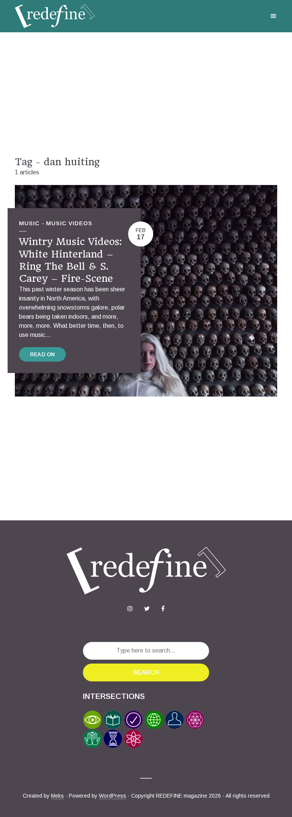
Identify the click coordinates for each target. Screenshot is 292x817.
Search (146, 672)
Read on (42, 354)
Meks (57, 796)
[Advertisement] (146, 94)
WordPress (112, 796)
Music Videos (69, 223)
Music (29, 223)
